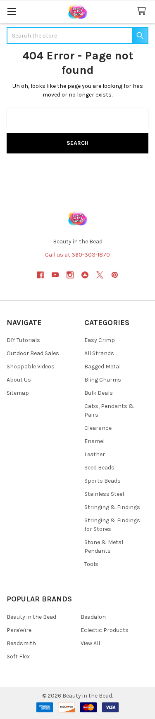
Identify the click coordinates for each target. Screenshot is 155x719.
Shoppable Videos (31, 366)
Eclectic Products (105, 630)
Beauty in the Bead (31, 616)
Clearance (98, 427)
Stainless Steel (104, 493)
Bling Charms (102, 379)
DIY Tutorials (23, 340)
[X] (99, 275)
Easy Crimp (99, 340)
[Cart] (143, 11)
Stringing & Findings (112, 507)
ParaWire (19, 630)
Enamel (94, 441)
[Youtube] (55, 275)
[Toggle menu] (11, 11)
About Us (19, 379)
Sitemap (18, 392)
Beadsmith (21, 643)
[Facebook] (40, 275)
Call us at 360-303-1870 (77, 254)
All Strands (99, 353)
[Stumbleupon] (85, 275)
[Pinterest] (114, 275)
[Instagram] (70, 275)
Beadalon (93, 616)
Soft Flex (18, 656)
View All (90, 643)
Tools (91, 564)
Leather (94, 454)
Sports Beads (102, 480)
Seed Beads (99, 467)
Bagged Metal (102, 366)
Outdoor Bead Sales (33, 353)
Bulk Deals (98, 392)
